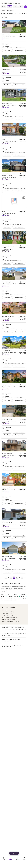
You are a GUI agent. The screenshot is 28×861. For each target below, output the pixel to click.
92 (11, 577)
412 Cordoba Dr (6, 69)
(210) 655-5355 (5, 179)
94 (16, 577)
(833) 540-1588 (5, 39)
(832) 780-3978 (5, 215)
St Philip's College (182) (7, 613)
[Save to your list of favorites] (23, 22)
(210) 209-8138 (5, 354)
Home (2, 10)
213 (22, 577)
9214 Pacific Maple (7, 419)
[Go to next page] (25, 577)
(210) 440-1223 (5, 251)
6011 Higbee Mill (6, 488)
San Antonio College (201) (7, 611)
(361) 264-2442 (5, 73)
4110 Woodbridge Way (8, 316)
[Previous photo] (3, 27)
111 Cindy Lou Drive (7, 453)
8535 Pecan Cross (7, 522)
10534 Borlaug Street (7, 282)
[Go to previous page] (3, 577)
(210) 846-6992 (5, 286)
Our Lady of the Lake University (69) (10, 617)
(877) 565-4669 (5, 107)
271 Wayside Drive (7, 350)
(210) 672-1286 (5, 143)
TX (5, 10)
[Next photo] (25, 27)
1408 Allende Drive (7, 103)
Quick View (7, 50)
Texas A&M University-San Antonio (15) (10, 621)
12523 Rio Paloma (6, 34)
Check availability (19, 50)
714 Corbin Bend (6, 385)
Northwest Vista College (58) (8, 619)
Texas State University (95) (7, 615)
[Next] (25, 6)
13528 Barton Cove (7, 556)
